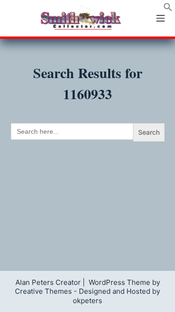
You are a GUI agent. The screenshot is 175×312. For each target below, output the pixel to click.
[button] (168, 9)
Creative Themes (43, 291)
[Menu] (160, 18)
